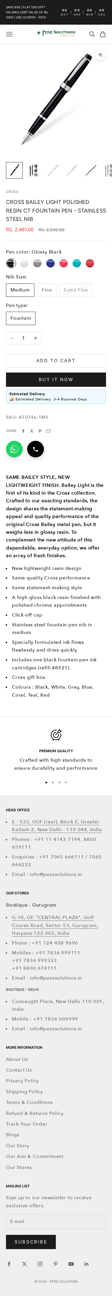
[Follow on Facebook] (9, 1264)
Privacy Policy (22, 1081)
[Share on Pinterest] (40, 431)
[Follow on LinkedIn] (87, 1264)
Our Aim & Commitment (35, 1156)
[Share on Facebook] (23, 431)
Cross (12, 191)
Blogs (12, 1135)
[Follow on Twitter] (24, 1264)
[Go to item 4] (71, 170)
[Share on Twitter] (31, 431)
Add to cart (56, 360)
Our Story (17, 1146)
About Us (17, 1059)
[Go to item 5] (90, 170)
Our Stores (19, 1167)
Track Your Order (26, 1124)
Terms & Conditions (29, 1102)
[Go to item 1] (14, 170)
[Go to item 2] (33, 170)
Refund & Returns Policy (34, 1113)
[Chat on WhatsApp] (14, 449)
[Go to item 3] (52, 170)
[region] (56, 750)
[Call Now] (35, 449)
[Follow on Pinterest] (56, 1264)
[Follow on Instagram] (40, 1264)
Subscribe (31, 1242)
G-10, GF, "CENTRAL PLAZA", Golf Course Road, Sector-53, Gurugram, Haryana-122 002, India (55, 925)
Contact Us (19, 1070)
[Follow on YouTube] (71, 1264)
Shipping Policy (24, 1092)
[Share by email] (48, 431)
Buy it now (56, 379)
